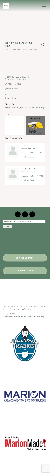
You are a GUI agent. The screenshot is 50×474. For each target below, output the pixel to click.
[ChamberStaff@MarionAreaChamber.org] (18, 214)
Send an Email (28, 157)
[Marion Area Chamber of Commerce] (25, 214)
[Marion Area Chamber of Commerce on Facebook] (32, 214)
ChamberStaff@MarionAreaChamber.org (23, 316)
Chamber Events (25, 270)
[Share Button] (42, 44)
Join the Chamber (25, 257)
